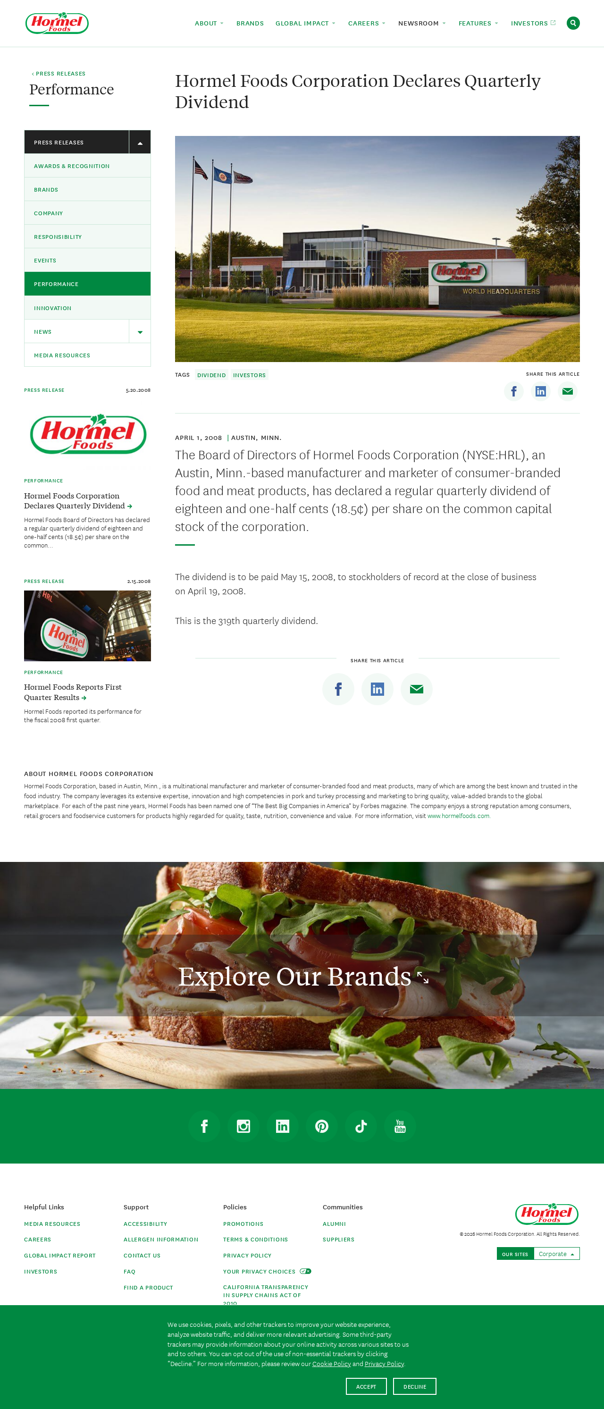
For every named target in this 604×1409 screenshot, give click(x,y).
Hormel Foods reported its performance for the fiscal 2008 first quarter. (83, 715)
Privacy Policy (247, 1254)
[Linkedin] (541, 391)
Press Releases (59, 141)
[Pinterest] (322, 1126)
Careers (37, 1238)
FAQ (129, 1270)
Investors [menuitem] (531, 22)
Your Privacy (260, 1270)
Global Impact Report (60, 1254)
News (43, 331)
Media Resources (62, 354)
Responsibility (58, 236)
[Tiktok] (361, 1126)
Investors (249, 374)
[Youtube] (400, 1126)
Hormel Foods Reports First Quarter (73, 691)
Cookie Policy (331, 1363)
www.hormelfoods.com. (459, 815)
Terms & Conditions (255, 1238)
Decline (415, 1386)
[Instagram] (243, 1126)
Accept (366, 1386)
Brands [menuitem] (250, 22)
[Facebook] (514, 391)
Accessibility (145, 1223)
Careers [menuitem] (364, 22)
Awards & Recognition (72, 165)
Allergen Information (161, 1238)
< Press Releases (59, 73)
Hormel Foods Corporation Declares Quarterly (75, 500)
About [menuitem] (207, 22)
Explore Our (297, 975)
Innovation (53, 307)
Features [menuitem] (476, 22)
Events (45, 259)
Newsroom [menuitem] (419, 22)
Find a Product (148, 1286)
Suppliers (338, 1238)
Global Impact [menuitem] (303, 22)
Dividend (211, 374)
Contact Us (142, 1254)
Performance (56, 283)
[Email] (568, 391)
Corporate (553, 1253)
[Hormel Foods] (57, 22)
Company (48, 212)
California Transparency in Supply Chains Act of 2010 (265, 1294)
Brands (46, 189)
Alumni (334, 1223)
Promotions (243, 1223)
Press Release (44, 389)
